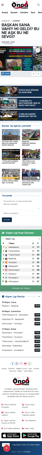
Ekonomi (12, 371)
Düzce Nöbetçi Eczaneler (8, 406)
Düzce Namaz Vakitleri (8, 414)
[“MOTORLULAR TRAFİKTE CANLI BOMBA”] (31, 154)
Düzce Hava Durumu (28, 406)
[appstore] (11, 436)
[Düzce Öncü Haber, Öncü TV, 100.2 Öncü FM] (20, 5)
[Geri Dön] (6, 448)
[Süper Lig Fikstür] (39, 297)
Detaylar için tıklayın (21, 288)
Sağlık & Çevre (21, 368)
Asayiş (5, 13)
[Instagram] (21, 364)
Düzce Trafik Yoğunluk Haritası (28, 414)
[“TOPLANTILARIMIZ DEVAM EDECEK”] (11, 154)
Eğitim (20, 371)
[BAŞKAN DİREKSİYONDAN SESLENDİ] (31, 134)
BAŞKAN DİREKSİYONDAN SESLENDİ (29, 143)
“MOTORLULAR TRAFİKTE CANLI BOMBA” (29, 163)
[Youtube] (25, 364)
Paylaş (6, 73)
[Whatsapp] (29, 364)
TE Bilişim (26, 452)
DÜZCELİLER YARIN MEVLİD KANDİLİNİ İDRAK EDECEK (10, 143)
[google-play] (31, 436)
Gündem (24, 13)
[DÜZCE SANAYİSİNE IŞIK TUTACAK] (11, 174)
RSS (7, 445)
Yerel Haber (28, 371)
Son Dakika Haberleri (12, 428)
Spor (33, 13)
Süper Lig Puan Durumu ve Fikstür (8, 422)
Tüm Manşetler (30, 420)
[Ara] (38, 5)
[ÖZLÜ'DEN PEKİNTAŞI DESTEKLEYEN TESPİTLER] (31, 174)
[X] (17, 364)
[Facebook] (12, 364)
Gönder (6, 220)
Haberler (5, 21)
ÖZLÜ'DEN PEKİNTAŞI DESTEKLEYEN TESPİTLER (31, 183)
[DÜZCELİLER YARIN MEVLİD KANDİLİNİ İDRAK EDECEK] (11, 134)
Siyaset (14, 13)
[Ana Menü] (2, 5)
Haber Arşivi (29, 428)
